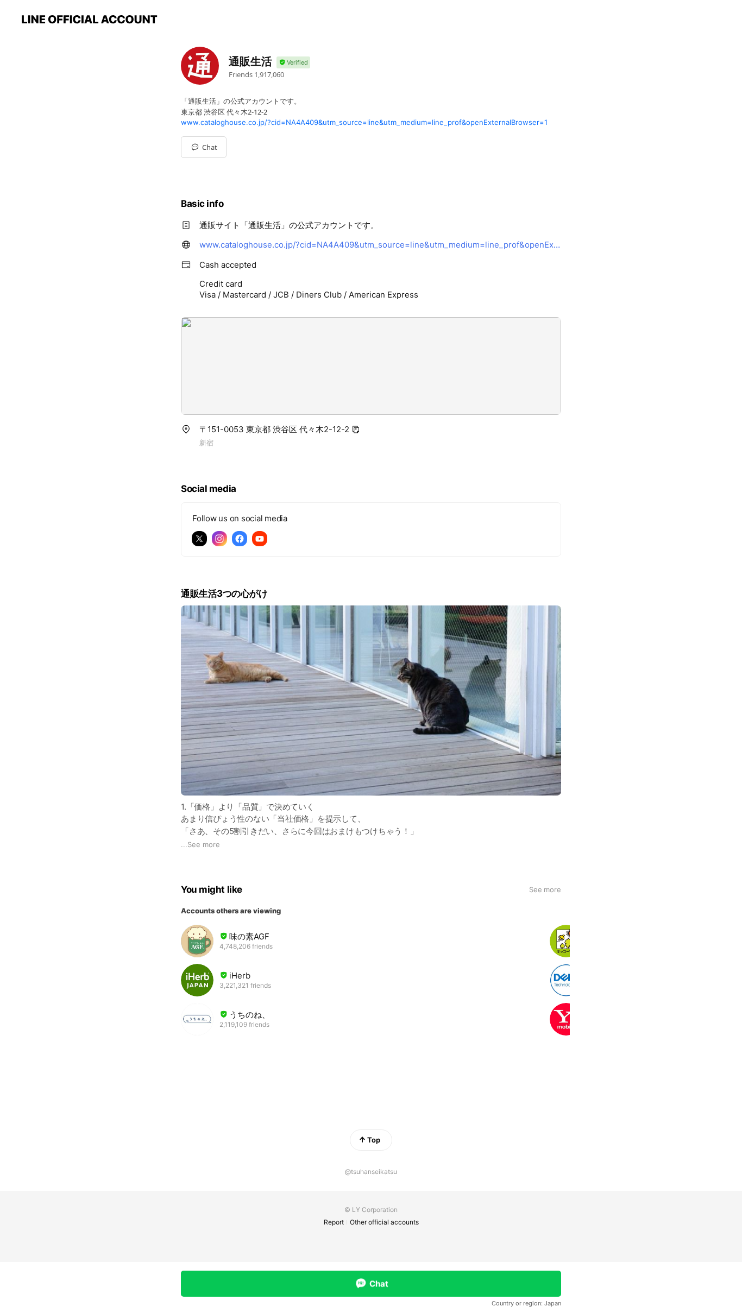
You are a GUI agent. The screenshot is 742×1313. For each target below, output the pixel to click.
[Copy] (355, 429)
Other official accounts (384, 1222)
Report (334, 1222)
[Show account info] (293, 62)
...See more (200, 844)
